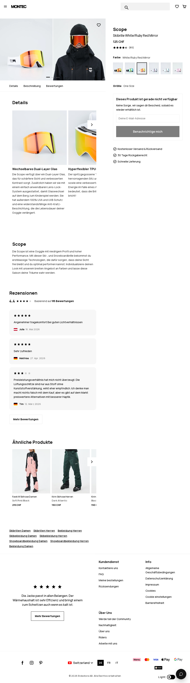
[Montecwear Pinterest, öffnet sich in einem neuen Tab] (40, 662)
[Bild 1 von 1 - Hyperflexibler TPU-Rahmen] (95, 137)
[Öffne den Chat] (181, 674)
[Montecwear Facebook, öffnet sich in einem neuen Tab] (22, 662)
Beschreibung (32, 86)
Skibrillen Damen (20, 530)
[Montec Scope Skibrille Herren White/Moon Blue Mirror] (166, 68)
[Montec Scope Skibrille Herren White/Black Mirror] (154, 68)
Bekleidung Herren (70, 530)
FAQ (101, 574)
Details (13, 86)
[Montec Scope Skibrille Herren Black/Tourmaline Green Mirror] (130, 68)
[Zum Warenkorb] (184, 6)
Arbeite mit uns (108, 643)
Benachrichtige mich (148, 132)
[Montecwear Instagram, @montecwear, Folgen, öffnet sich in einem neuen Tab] (31, 662)
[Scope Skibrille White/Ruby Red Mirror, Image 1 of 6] (26, 49)
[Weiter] (91, 124)
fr (108, 662)
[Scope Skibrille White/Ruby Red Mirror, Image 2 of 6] (79, 49)
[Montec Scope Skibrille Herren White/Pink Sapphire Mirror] (178, 68)
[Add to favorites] (99, 25)
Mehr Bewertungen (25, 419)
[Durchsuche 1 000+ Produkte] (126, 7)
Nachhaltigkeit (107, 625)
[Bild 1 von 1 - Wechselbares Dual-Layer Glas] (39, 137)
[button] (170, 677)
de (100, 662)
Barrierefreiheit (154, 603)
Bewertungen (54, 86)
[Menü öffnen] (5, 6)
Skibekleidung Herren (53, 536)
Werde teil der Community (115, 619)
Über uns (104, 631)
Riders (103, 637)
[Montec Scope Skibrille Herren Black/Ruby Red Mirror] (118, 68)
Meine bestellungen (111, 580)
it (117, 662)
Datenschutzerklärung (159, 578)
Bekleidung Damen (21, 546)
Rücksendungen (109, 586)
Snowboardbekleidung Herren (69, 541)
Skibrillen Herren (44, 530)
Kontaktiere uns (108, 568)
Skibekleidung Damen (23, 536)
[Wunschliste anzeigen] (177, 6)
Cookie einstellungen (158, 597)
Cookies (150, 590)
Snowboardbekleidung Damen (28, 541)
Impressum (152, 584)
